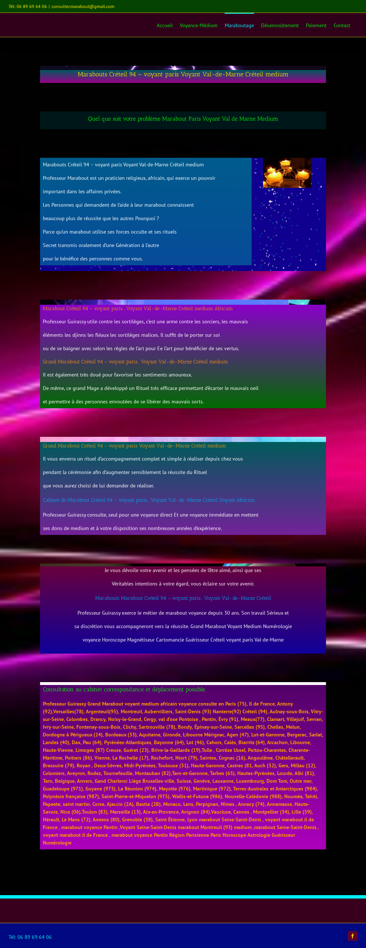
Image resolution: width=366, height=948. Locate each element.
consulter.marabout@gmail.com (82, 6)
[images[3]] (287, 160)
